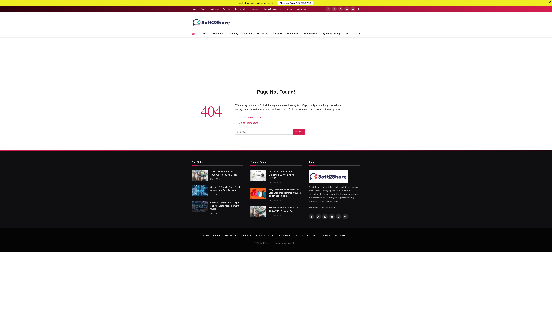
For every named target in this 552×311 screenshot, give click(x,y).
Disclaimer (255, 9)
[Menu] (193, 33)
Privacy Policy (241, 9)
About (203, 9)
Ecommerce (310, 33)
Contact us (214, 9)
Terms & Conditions (272, 9)
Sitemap (288, 9)
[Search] (358, 33)
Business (218, 33)
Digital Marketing (331, 33)
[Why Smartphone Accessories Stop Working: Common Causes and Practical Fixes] (258, 193)
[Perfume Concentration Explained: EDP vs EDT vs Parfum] (258, 175)
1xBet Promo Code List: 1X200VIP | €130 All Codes (224, 173)
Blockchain (293, 33)
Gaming (234, 33)
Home (194, 9)
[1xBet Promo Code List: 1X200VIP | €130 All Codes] (200, 175)
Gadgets (277, 33)
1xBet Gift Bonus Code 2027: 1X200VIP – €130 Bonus (283, 209)
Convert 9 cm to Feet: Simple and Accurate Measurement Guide (224, 205)
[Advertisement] (276, 62)
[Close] (550, 2)
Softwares (262, 33)
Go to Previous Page (250, 117)
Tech (203, 33)
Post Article (301, 9)
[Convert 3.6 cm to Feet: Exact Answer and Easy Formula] (200, 190)
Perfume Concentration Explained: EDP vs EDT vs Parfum (281, 174)
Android (247, 33)
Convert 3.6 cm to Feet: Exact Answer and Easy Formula (225, 188)
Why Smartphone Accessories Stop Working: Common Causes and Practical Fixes (285, 192)
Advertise (227, 9)
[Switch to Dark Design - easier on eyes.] (359, 9)
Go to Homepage (248, 122)
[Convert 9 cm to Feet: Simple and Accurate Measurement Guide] (200, 206)
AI (347, 33)
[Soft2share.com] (211, 22)
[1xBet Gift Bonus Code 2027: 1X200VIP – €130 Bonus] (258, 211)
